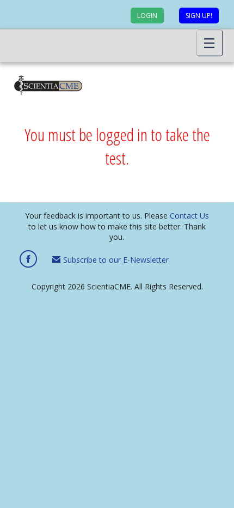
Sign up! (199, 15)
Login (147, 15)
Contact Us (189, 215)
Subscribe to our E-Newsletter (115, 260)
